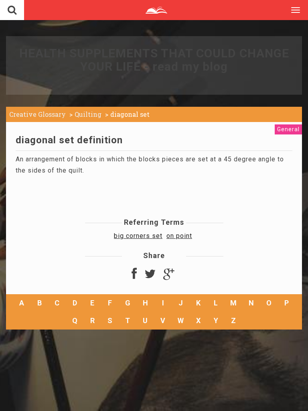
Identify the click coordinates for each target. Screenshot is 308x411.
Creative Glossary (37, 114)
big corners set (138, 236)
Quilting (88, 114)
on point (179, 236)
